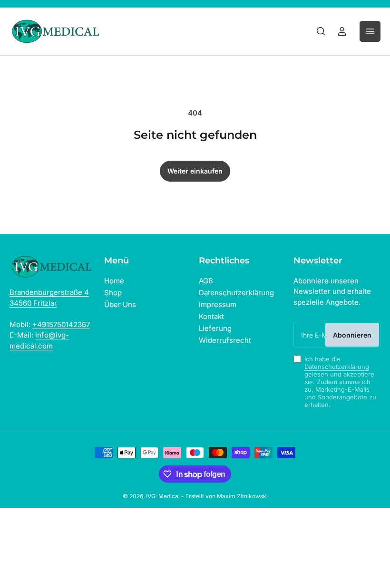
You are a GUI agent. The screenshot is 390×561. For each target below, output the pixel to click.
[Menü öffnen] (370, 31)
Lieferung (215, 328)
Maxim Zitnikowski (242, 496)
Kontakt (211, 316)
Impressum (217, 304)
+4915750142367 (61, 324)
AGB (206, 280)
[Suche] (321, 31)
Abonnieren (352, 335)
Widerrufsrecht (225, 340)
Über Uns (120, 304)
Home (114, 280)
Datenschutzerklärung (236, 292)
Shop (113, 292)
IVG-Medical (163, 496)
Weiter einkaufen (195, 171)
